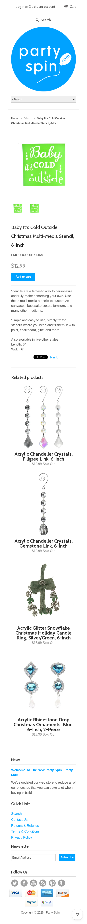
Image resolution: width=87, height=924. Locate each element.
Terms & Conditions (25, 831)
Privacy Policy (21, 837)
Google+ (61, 883)
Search (16, 813)
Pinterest (52, 883)
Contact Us (19, 819)
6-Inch (27, 118)
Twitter (14, 883)
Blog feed (42, 883)
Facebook (24, 883)
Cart (73, 7)
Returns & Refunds (25, 825)
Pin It (54, 357)
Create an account (42, 7)
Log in (20, 7)
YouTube (33, 883)
